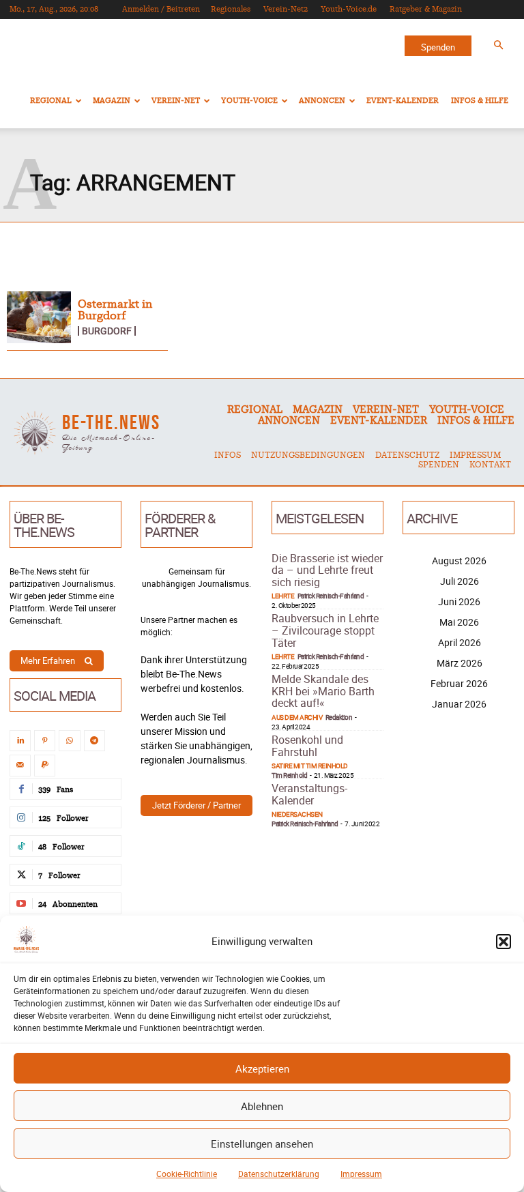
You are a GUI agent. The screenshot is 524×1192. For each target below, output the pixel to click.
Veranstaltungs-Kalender (309, 794)
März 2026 (459, 662)
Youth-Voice (249, 100)
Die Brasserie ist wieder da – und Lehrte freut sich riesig (327, 570)
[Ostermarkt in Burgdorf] (39, 317)
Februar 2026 (459, 683)
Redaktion (339, 717)
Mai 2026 (459, 621)
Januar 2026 (459, 703)
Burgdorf (107, 331)
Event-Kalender (402, 100)
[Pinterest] (44, 740)
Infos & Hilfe (479, 100)
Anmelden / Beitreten (161, 9)
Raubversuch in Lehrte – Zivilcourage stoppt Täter (325, 630)
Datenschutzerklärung (278, 1173)
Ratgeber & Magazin (426, 9)
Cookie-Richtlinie (186, 1173)
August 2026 (459, 560)
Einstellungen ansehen (262, 1143)
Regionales (230, 9)
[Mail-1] (20, 765)
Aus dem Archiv (297, 717)
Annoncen (322, 100)
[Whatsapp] (69, 740)
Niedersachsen (297, 814)
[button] (503, 941)
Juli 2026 (459, 581)
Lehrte (283, 595)
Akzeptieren (262, 1068)
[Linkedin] (20, 740)
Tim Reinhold (289, 775)
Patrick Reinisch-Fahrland (330, 595)
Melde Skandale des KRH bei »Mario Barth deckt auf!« (323, 690)
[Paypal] (44, 765)
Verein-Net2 (285, 9)
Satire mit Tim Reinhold (310, 765)
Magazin (111, 100)
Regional (51, 100)
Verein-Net (175, 100)
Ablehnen (262, 1106)
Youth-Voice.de (349, 9)
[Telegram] (94, 740)
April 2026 (459, 642)
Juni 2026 (459, 601)
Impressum (361, 1173)
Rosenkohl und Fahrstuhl (307, 745)
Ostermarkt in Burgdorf (115, 310)
